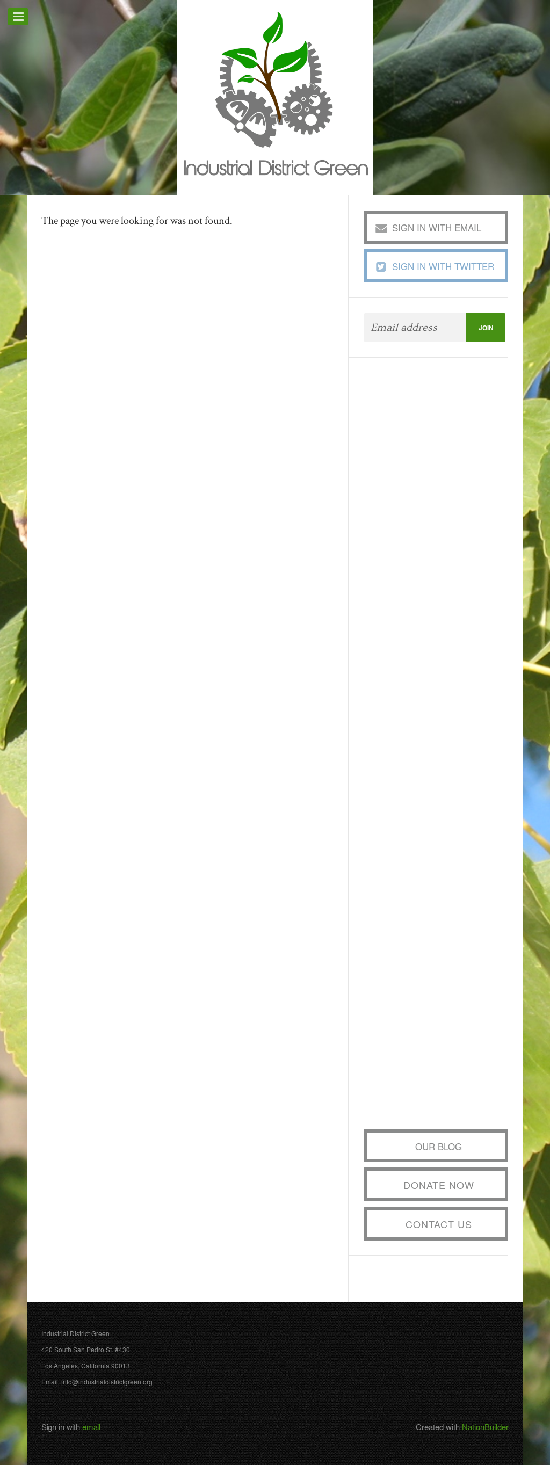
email (91, 1426)
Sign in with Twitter (443, 266)
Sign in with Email (436, 227)
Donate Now (438, 1185)
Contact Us (439, 1224)
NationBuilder (485, 1426)
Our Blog (438, 1146)
